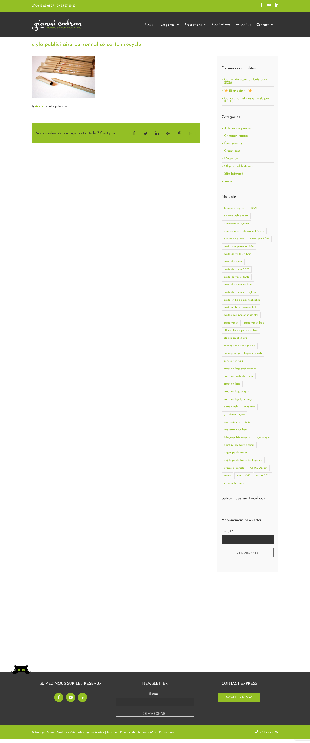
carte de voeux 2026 (236, 277)
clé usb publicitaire (235, 338)
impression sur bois (235, 429)
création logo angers (236, 391)
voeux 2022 (244, 475)
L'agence (231, 158)
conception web (233, 361)
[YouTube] (70, 697)
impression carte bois (237, 422)
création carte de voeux (238, 376)
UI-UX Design (258, 468)
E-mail (227, 531)
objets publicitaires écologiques (243, 460)
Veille (228, 181)
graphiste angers (234, 414)
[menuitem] (149, 24)
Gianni (39, 106)
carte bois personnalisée (239, 246)
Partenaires (166, 732)
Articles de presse (237, 128)
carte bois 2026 (259, 238)
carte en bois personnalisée (240, 307)
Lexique (112, 732)
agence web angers (236, 215)
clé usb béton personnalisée (241, 330)
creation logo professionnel (240, 368)
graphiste (249, 406)
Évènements (233, 143)
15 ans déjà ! (238, 91)
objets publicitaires (235, 452)
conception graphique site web (243, 353)
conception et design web (239, 345)
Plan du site (128, 732)
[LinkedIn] (82, 697)
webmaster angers (235, 483)
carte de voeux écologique (240, 292)
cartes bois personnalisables (241, 315)
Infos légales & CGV (90, 732)
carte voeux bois (254, 322)
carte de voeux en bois (238, 284)
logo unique (262, 437)
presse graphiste (234, 468)
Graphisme (232, 151)
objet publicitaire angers (239, 445)
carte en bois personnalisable (242, 300)
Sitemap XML (147, 732)
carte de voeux (233, 261)
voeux (227, 475)
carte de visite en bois (237, 254)
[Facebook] (58, 697)
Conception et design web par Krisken (246, 100)
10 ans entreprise (234, 208)
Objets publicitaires (238, 166)
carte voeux (231, 322)
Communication (236, 136)
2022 (254, 208)
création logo (232, 383)
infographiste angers (237, 437)
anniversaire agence (236, 223)
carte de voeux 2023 (236, 269)
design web (231, 406)
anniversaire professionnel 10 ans (244, 231)
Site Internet (233, 173)
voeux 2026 (263, 475)
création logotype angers (239, 399)
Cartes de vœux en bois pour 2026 (245, 81)
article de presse (234, 238)
